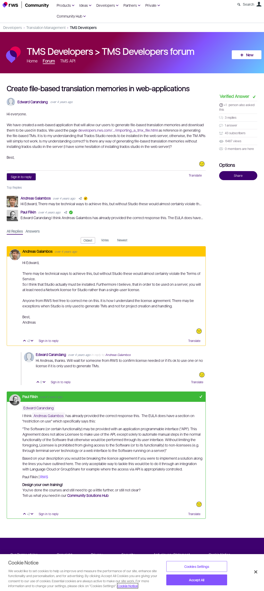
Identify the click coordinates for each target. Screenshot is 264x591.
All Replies (15, 231)
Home (32, 60)
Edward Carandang (33, 102)
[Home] (26, 4)
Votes (105, 240)
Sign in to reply (21, 177)
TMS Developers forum (148, 51)
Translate (195, 175)
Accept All (196, 580)
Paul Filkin (29, 212)
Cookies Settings (196, 566)
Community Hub (69, 16)
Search (248, 4)
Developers (105, 5)
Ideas (83, 5)
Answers (33, 231)
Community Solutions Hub (88, 495)
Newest (122, 240)
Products (64, 5)
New (249, 54)
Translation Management (45, 27)
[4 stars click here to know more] (202, 164)
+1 (225, 105)
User (258, 4)
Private (150, 5)
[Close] (255, 572)
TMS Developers (83, 27)
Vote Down (32, 341)
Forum (49, 60)
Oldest (88, 240)
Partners (130, 5)
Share (238, 175)
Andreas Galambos (36, 198)
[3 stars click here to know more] (199, 331)
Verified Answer (235, 96)
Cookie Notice (128, 586)
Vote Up (24, 341)
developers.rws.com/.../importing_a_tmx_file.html (118, 130)
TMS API (67, 60)
